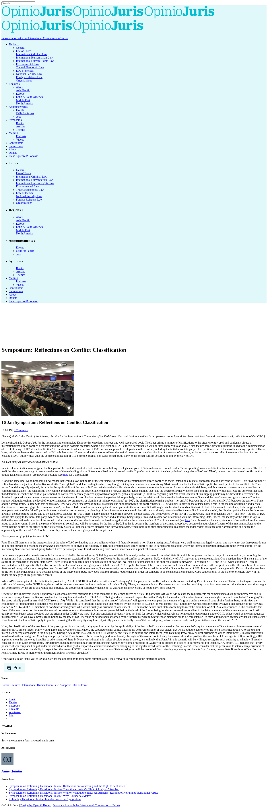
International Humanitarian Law (40, 685)
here (65, 474)
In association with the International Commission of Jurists (34, 38)
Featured (15, 685)
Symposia (65, 685)
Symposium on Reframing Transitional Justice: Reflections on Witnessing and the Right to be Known (67, 786)
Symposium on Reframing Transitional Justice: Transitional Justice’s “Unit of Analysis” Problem (64, 789)
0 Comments (21, 430)
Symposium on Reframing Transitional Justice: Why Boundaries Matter (50, 795)
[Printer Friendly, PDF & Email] (14, 671)
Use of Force (80, 685)
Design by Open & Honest (35, 805)
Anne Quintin (11, 771)
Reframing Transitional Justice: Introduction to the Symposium (45, 799)
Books (5, 685)
